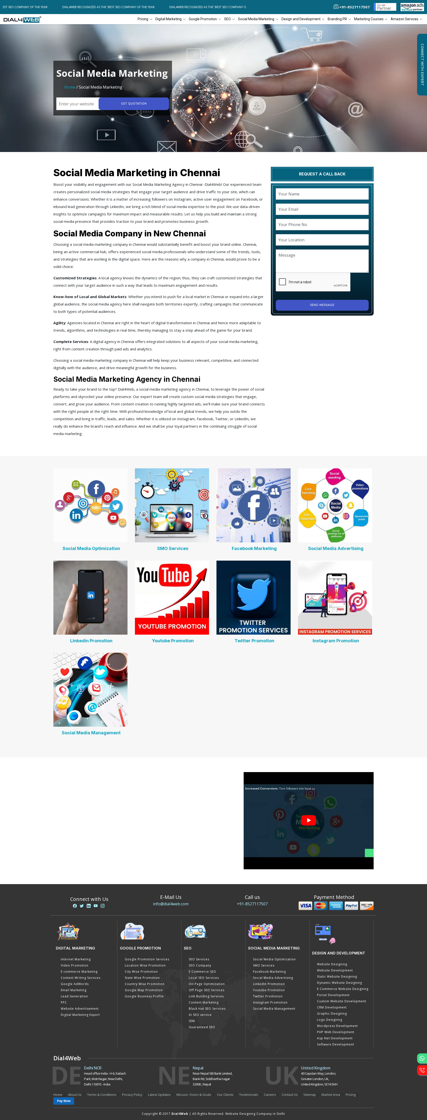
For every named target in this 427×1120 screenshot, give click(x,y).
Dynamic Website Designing (339, 983)
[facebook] (75, 906)
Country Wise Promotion (145, 984)
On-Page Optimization (207, 984)
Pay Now (63, 1101)
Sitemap (309, 1094)
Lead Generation (74, 996)
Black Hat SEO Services (207, 1008)
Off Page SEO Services (206, 990)
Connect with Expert (422, 65)
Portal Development (333, 995)
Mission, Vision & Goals (193, 1094)
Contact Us (290, 1094)
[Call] (422, 1070)
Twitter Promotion (254, 640)
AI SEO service (200, 1015)
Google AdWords (75, 984)
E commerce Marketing (79, 971)
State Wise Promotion (142, 978)
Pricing (143, 19)
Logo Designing (329, 1020)
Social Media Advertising (335, 548)
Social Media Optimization (91, 548)
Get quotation (134, 104)
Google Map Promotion (144, 990)
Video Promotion (74, 965)
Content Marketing (204, 1002)
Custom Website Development (341, 1001)
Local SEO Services (204, 978)
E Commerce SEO (202, 971)
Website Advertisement (80, 1008)
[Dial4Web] (24, 19)
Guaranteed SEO (202, 1027)
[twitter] (82, 906)
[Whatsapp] (422, 1058)
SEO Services (199, 959)
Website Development (335, 970)
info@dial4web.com (171, 904)
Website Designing (332, 964)
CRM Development (332, 1007)
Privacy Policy (132, 1094)
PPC (64, 1002)
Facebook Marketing (254, 548)
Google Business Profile (144, 996)
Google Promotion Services (147, 959)
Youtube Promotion (173, 640)
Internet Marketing (76, 959)
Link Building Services (206, 996)
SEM (192, 1021)
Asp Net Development (335, 1038)
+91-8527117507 (252, 904)
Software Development (335, 1044)
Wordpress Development (337, 1026)
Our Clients (225, 1094)
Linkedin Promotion (91, 640)
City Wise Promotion (141, 971)
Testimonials (248, 1094)
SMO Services (172, 548)
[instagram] (103, 906)
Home (69, 87)
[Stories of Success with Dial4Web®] (309, 821)
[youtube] (96, 906)
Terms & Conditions (101, 1094)
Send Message (322, 305)
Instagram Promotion (336, 640)
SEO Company (200, 965)
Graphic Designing (332, 1013)
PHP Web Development (335, 1032)
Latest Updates (159, 1094)
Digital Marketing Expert (80, 1015)
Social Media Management (91, 732)
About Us (75, 1094)
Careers (270, 1094)
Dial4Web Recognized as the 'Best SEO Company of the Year (77, 7)
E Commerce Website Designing (342, 989)
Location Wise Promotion (145, 965)
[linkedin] (89, 906)
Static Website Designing (337, 976)
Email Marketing (73, 990)
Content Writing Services (81, 978)
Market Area (330, 1094)
